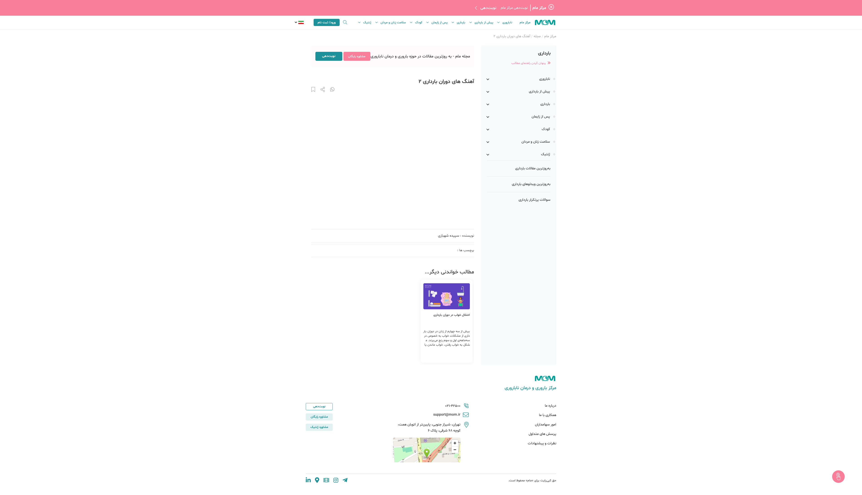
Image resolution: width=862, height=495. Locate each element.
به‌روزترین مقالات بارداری (532, 168)
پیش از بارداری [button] (484, 22)
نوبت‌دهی (488, 8)
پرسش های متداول (542, 434)
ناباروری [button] (507, 22)
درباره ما (550, 405)
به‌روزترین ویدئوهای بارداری (531, 184)
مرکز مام (525, 22)
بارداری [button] (461, 22)
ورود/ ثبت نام (327, 22)
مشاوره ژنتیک (319, 427)
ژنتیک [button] (367, 22)
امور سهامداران (545, 424)
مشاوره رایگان (356, 56)
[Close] (551, 8)
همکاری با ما (547, 415)
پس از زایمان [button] (439, 22)
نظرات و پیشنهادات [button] (542, 443)
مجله (537, 36)
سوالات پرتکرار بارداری (534, 199)
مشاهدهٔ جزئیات (436, 355)
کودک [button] (418, 22)
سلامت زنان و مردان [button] (393, 22)
